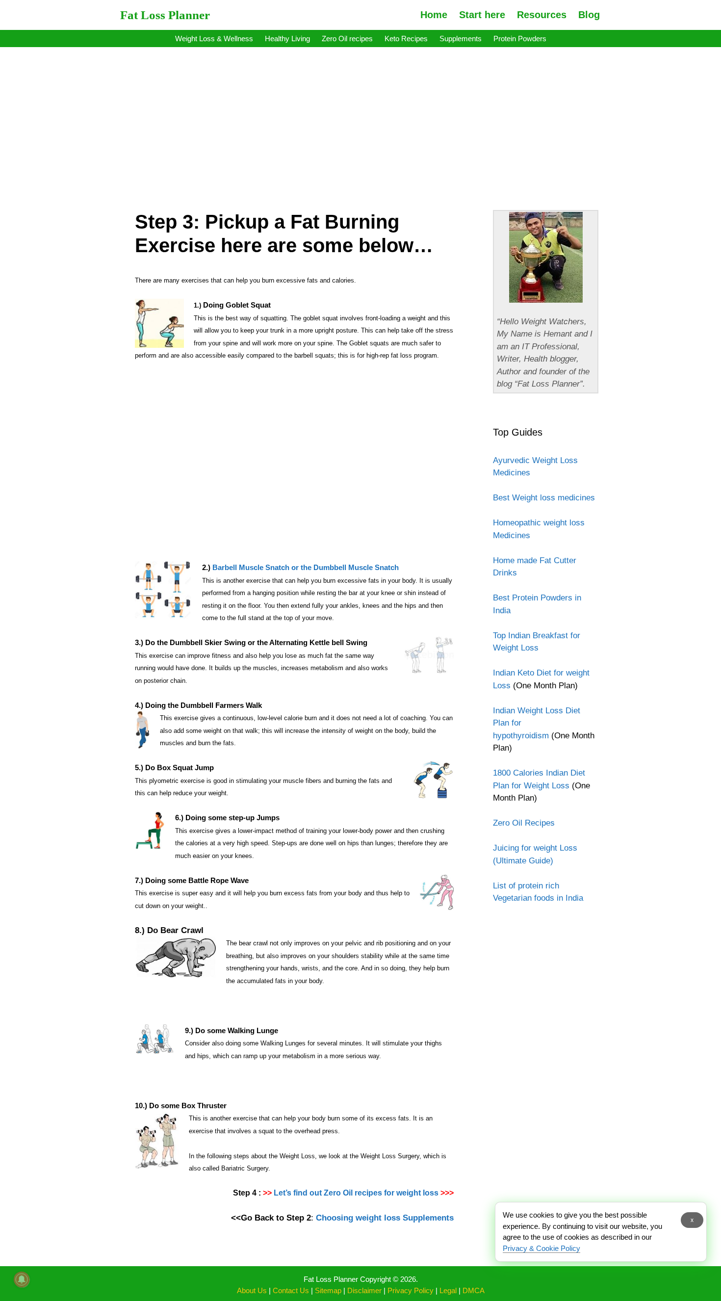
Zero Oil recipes (347, 38)
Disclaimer (364, 1290)
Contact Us (291, 1290)
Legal (448, 1290)
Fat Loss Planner (165, 15)
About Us (252, 1290)
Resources (541, 14)
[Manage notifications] (21, 1279)
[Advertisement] (360, 121)
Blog (589, 14)
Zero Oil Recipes (524, 823)
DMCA (474, 1290)
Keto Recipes (406, 38)
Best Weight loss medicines (544, 497)
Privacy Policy (410, 1290)
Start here (482, 14)
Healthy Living (287, 38)
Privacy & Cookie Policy (541, 1248)
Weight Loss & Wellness (214, 38)
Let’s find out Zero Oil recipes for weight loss (356, 1193)
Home (433, 14)
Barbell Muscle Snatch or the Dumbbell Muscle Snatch (305, 568)
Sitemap (328, 1290)
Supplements (460, 38)
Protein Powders (519, 38)
